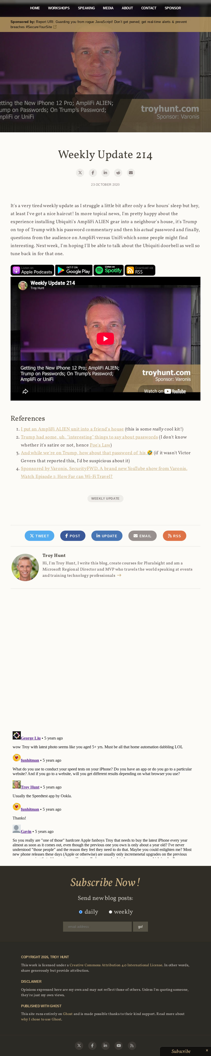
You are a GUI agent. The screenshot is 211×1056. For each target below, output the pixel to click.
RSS (176, 536)
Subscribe (182, 1051)
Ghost (68, 1014)
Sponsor (173, 8)
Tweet (41, 536)
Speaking (86, 8)
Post (74, 536)
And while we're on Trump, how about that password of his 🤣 (87, 453)
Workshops (59, 8)
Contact (148, 8)
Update (109, 536)
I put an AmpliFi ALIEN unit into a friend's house (72, 429)
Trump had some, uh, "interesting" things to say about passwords (89, 437)
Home (35, 8)
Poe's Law (100, 445)
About (127, 8)
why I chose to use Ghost (41, 1019)
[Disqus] (105, 654)
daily (92, 912)
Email (145, 536)
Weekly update (105, 498)
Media (108, 8)
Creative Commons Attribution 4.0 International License (116, 965)
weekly (123, 912)
